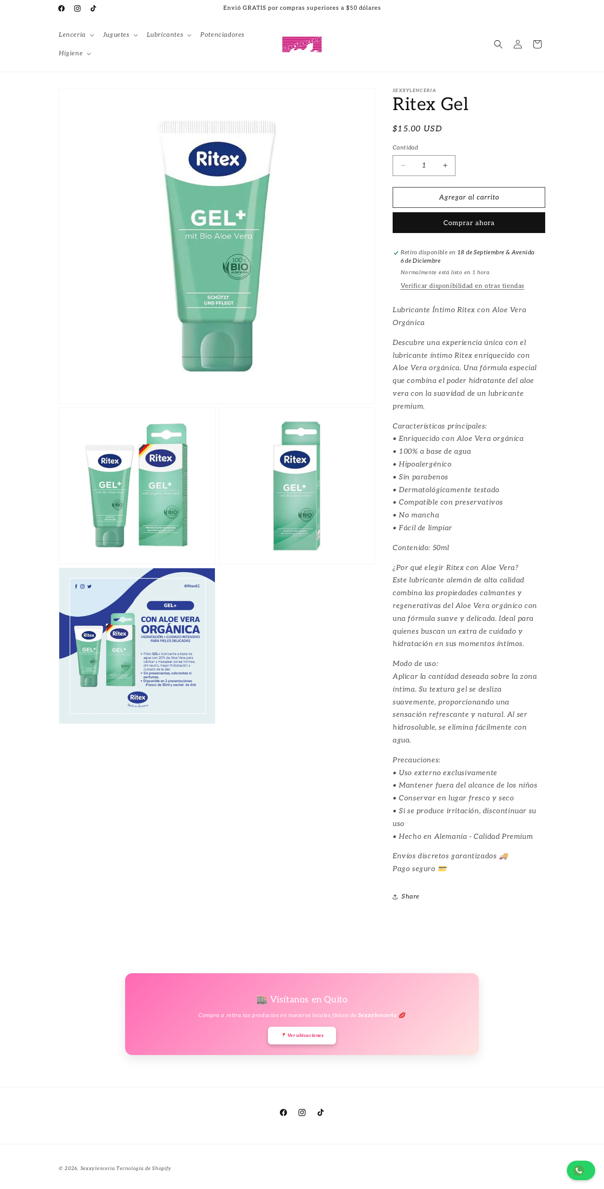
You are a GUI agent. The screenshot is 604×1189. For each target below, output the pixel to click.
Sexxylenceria (97, 1168)
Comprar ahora (469, 223)
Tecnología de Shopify (144, 1168)
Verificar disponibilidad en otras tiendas (463, 286)
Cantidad (405, 147)
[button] (76, 35)
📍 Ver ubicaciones (301, 1035)
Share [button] (410, 896)
